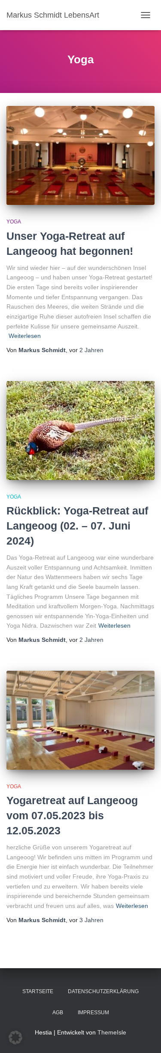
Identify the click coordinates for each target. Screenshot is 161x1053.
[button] (15, 1037)
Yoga (13, 222)
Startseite (37, 991)
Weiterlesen (25, 335)
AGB (57, 1013)
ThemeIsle (111, 1032)
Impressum (93, 1013)
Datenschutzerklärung (103, 991)
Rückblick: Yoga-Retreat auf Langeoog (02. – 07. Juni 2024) (77, 526)
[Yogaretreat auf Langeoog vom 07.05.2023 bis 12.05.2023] (80, 720)
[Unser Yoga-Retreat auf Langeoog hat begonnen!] (80, 155)
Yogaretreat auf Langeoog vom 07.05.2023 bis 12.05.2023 (72, 815)
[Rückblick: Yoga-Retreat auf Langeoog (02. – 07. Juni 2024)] (80, 430)
